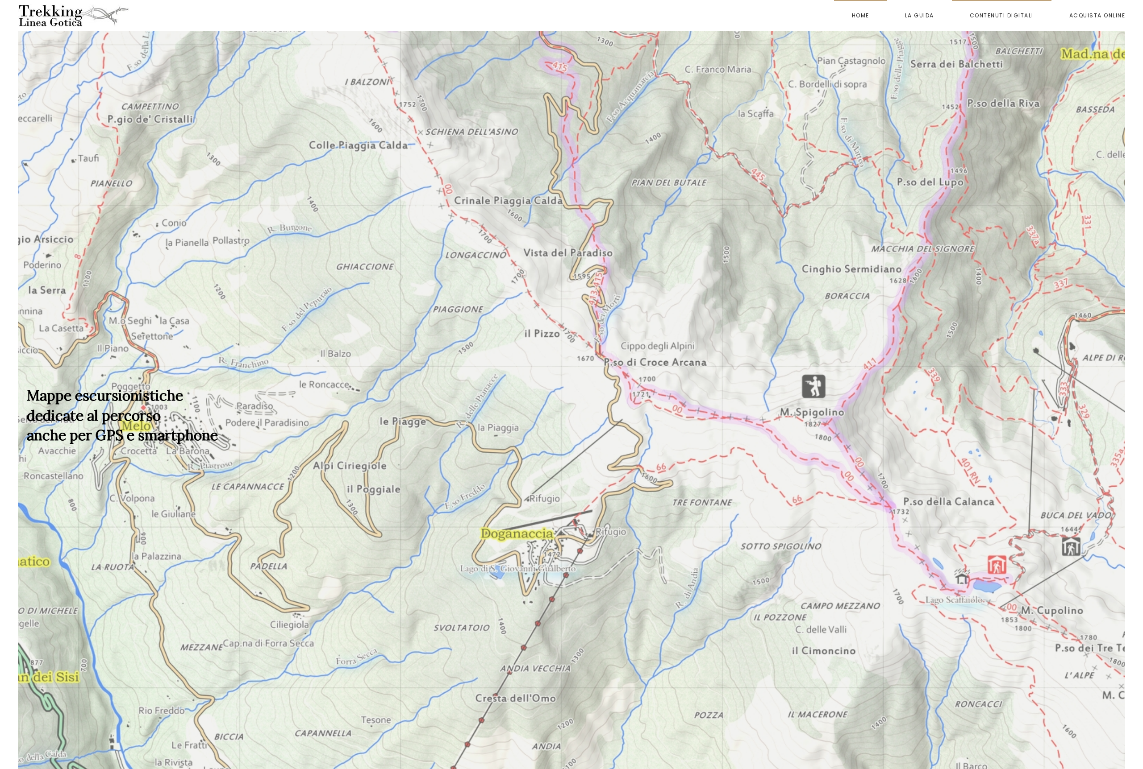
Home (860, 15)
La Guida (919, 15)
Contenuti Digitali (1002, 15)
